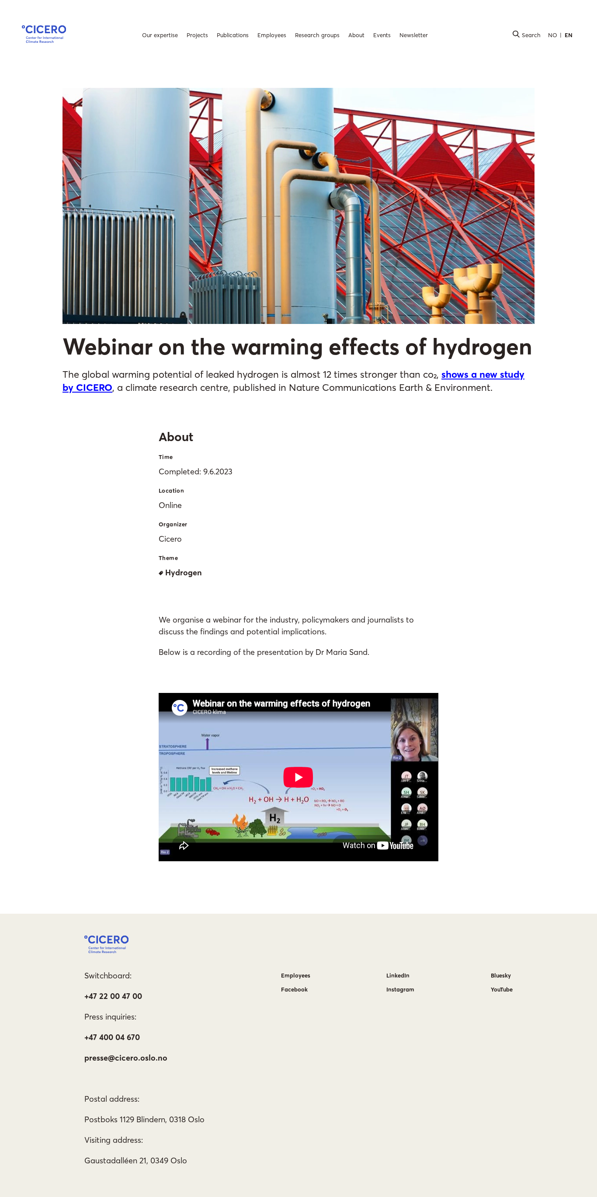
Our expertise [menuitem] (160, 34)
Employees (295, 975)
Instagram (400, 989)
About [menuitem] (356, 34)
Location (171, 490)
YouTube (502, 989)
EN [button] (569, 34)
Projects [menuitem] (197, 34)
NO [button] (552, 34)
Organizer (173, 524)
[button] (44, 35)
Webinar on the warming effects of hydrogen (297, 346)
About (176, 436)
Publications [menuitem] (233, 34)
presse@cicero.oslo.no (125, 1058)
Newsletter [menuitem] (413, 34)
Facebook (294, 989)
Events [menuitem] (382, 34)
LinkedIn (398, 975)
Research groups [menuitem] (317, 34)
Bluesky (501, 975)
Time (166, 456)
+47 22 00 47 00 (113, 996)
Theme (168, 557)
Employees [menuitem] (271, 34)
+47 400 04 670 (112, 1037)
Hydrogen (183, 572)
